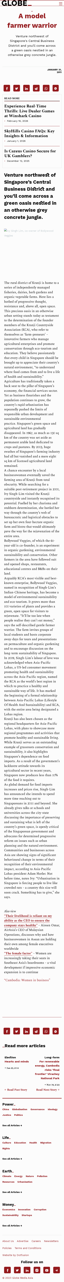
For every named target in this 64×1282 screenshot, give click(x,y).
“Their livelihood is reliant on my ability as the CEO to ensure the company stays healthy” (28, 921)
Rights (6, 1148)
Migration (45, 1142)
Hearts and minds (17, 1059)
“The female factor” (18, 953)
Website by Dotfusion (15, 1255)
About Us (8, 1241)
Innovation (24, 1209)
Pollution (42, 1176)
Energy (18, 1176)
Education (20, 1142)
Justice (6, 1115)
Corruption (40, 1209)
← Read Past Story (16, 1090)
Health (33, 1142)
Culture (6, 1142)
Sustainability (10, 1215)
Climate (6, 1176)
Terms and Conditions (28, 1248)
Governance (38, 1109)
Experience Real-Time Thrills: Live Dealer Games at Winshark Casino (29, 111)
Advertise (22, 1241)
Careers (36, 1241)
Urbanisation (24, 1181)
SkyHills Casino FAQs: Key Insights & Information (29, 133)
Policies (7, 1248)
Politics (18, 1115)
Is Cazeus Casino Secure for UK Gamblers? (30, 153)
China (5, 1109)
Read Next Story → (47, 1090)
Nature (30, 1176)
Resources (8, 1181)
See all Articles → (12, 1125)
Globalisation (19, 1109)
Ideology (53, 1109)
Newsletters (51, 1241)
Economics (8, 1209)
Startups (27, 1215)
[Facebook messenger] (56, 88)
